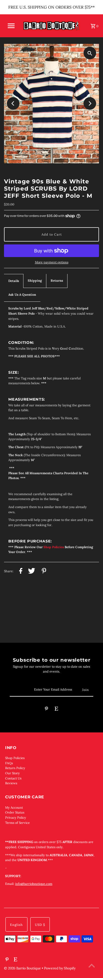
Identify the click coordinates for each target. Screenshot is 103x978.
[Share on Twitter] (31, 571)
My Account (14, 807)
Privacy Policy (15, 818)
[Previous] (13, 103)
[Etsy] (56, 709)
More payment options (51, 262)
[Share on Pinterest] (44, 571)
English (16, 925)
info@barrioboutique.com (33, 884)
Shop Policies (15, 758)
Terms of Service (17, 823)
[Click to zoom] (90, 53)
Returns (57, 281)
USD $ (40, 925)
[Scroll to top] (91, 966)
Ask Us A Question (22, 295)
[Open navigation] (13, 26)
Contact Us (13, 778)
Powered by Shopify (60, 968)
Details (13, 281)
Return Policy (15, 768)
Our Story (12, 773)
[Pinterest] (46, 709)
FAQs (9, 763)
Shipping (35, 281)
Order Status (14, 812)
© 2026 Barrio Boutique (23, 968)
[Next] (90, 103)
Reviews (11, 783)
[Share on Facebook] (20, 571)
